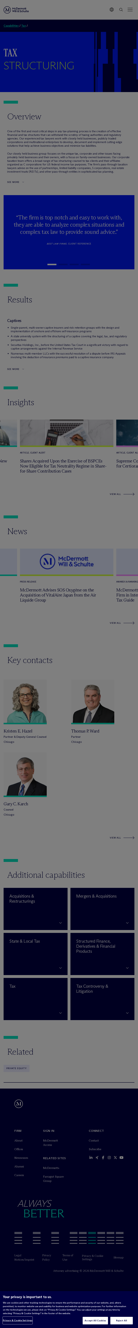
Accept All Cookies (95, 1320)
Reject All (121, 1320)
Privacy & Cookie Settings (17, 1320)
